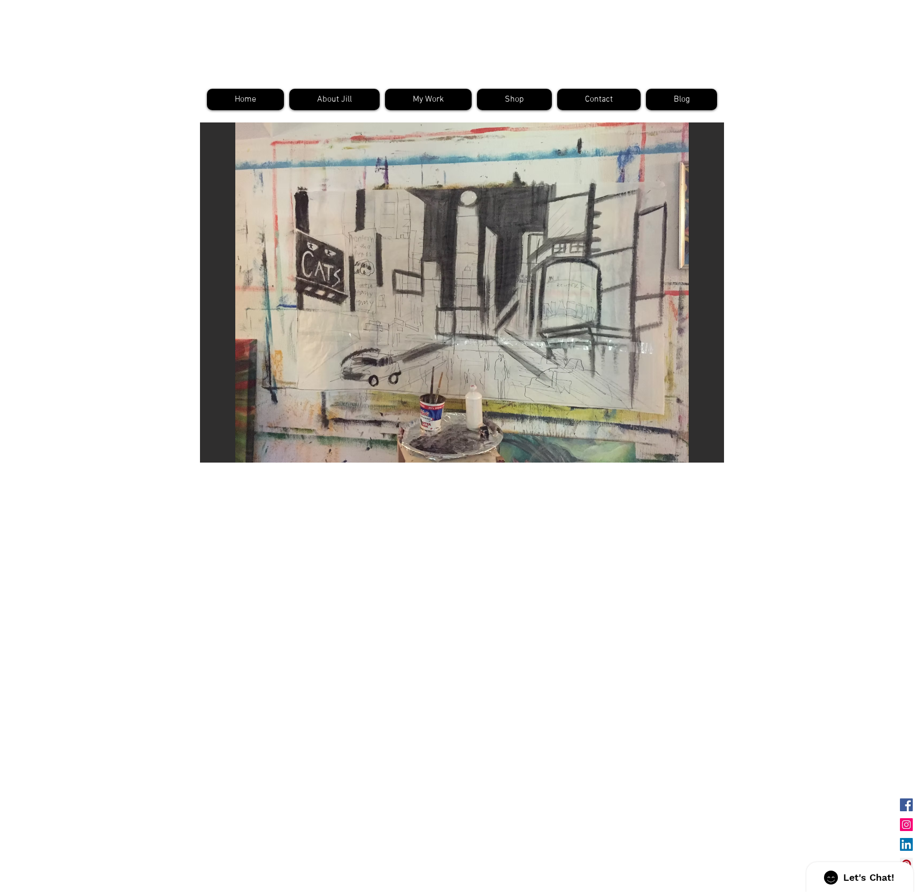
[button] (462, 292)
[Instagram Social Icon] (906, 824)
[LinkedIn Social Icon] (906, 844)
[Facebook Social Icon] (906, 804)
